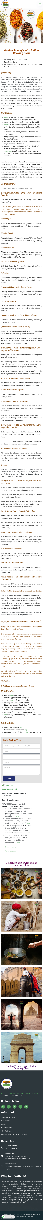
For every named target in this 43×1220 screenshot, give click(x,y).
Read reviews (10, 847)
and (11, 695)
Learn (6, 117)
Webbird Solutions (26, 1216)
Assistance (8, 151)
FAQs (3, 1124)
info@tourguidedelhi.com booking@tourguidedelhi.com (17, 1157)
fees (20, 727)
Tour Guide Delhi (8, 1117)
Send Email (9, 1153)
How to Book (6, 1127)
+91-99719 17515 (11, 1149)
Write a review (11, 851)
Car (5, 715)
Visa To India (6, 1131)
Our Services (6, 1121)
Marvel (6, 125)
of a (11, 700)
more (16, 816)
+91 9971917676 (11, 1146)
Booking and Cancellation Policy (14, 1134)
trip (26, 730)
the (27, 732)
